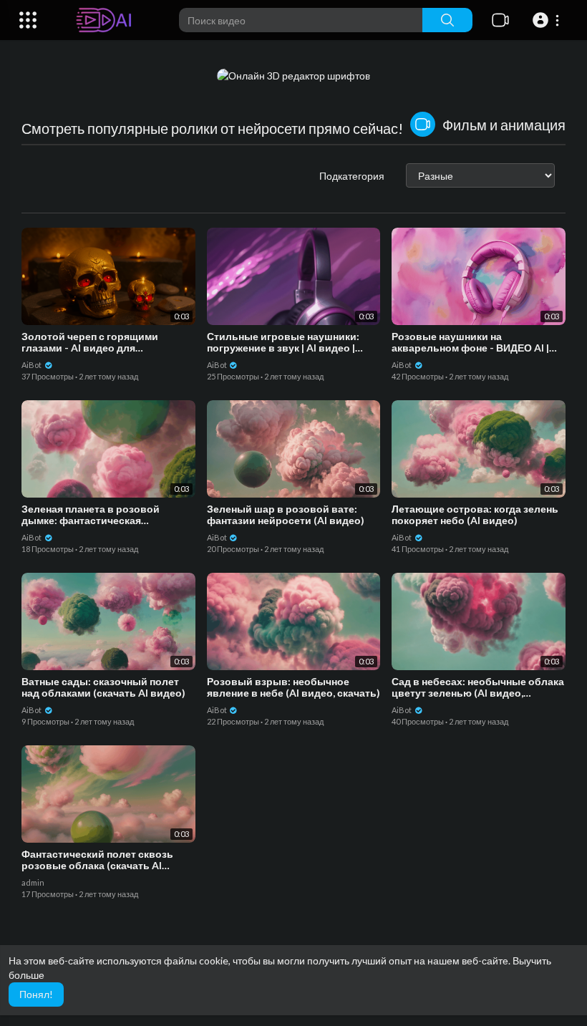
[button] (548, 20)
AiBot (32, 364)
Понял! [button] (36, 994)
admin (32, 882)
